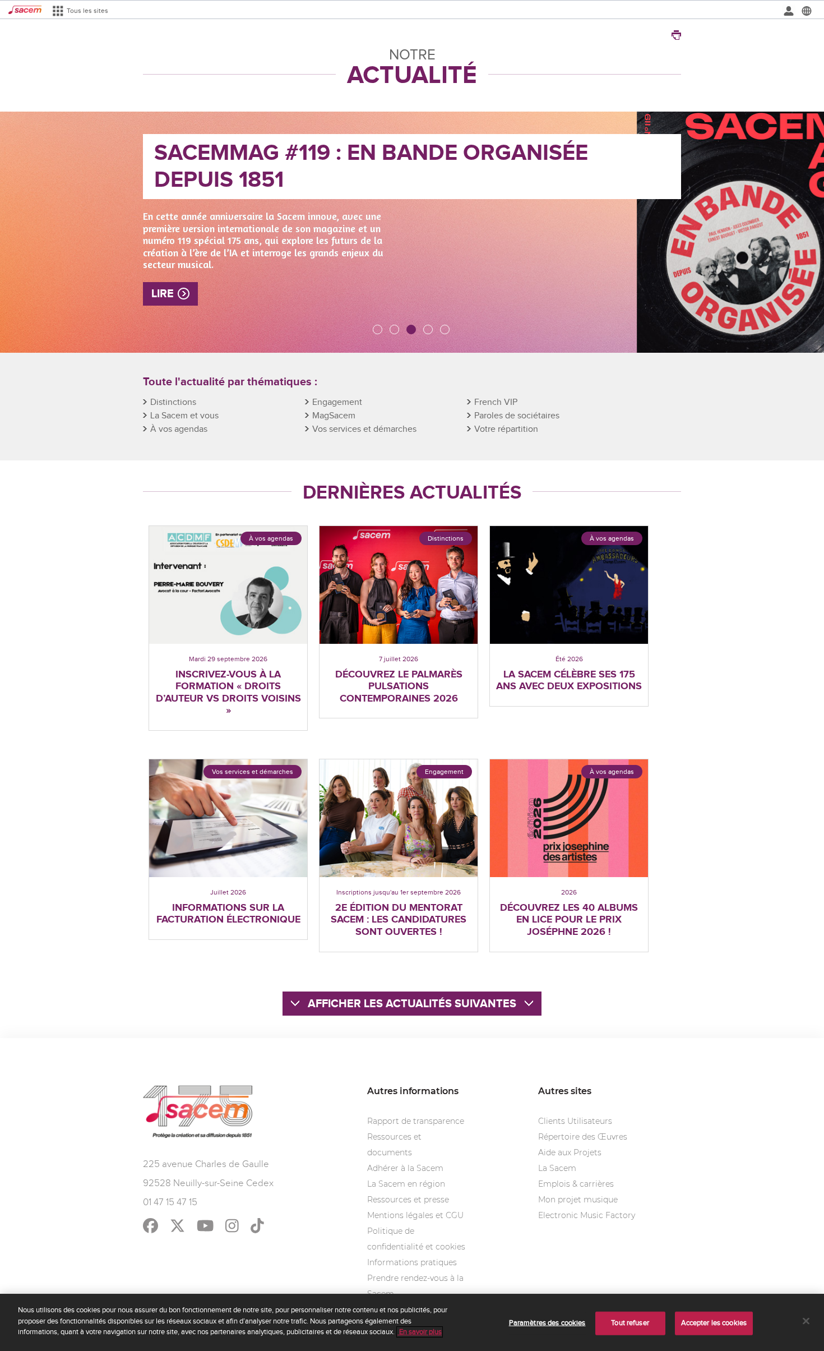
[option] (412, 232)
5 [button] (445, 330)
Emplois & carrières (576, 1184)
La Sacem (557, 1168)
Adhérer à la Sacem (405, 1168)
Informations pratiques (412, 1262)
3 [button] (412, 330)
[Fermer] (806, 1321)
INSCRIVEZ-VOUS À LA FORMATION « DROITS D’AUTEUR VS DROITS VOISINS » (228, 693)
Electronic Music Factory (586, 1215)
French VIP (495, 402)
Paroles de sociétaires (516, 416)
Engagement (337, 402)
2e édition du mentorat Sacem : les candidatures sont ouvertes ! (398, 920)
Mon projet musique (578, 1200)
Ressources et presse (408, 1200)
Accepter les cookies (714, 1322)
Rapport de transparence (415, 1121)
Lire (162, 294)
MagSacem (333, 416)
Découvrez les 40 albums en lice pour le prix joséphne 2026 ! (569, 920)
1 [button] (378, 330)
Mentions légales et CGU (415, 1215)
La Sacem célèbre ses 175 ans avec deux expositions (569, 681)
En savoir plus (419, 1331)
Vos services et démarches (364, 429)
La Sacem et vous (184, 416)
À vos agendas (178, 429)
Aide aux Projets (569, 1152)
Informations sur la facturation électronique (228, 914)
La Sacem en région (406, 1184)
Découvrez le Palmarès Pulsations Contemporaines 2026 (398, 687)
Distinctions (173, 402)
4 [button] (428, 330)
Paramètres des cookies (547, 1322)
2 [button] (395, 330)
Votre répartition (506, 429)
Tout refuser (630, 1322)
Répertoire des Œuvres (582, 1137)
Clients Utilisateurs (575, 1121)
